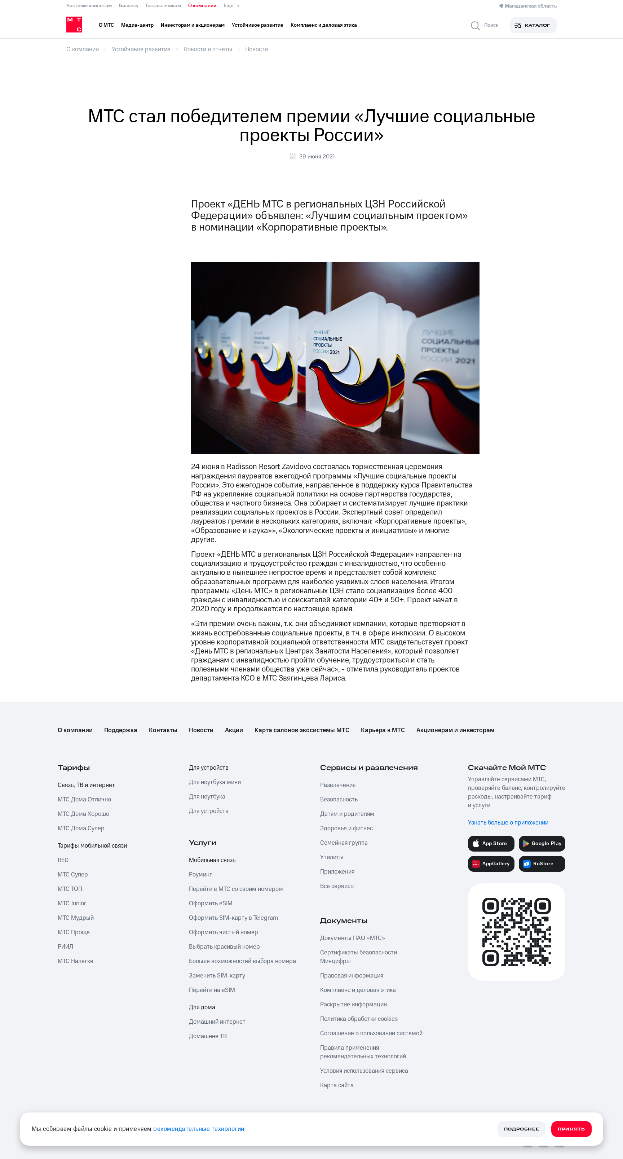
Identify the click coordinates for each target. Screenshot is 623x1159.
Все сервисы (337, 886)
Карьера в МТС (383, 730)
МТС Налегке (75, 961)
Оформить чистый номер (223, 932)
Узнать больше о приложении (508, 822)
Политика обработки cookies (359, 1019)
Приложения (337, 871)
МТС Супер (73, 874)
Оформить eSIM (211, 903)
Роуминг (200, 874)
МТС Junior (72, 903)
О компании (202, 5)
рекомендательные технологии (198, 1129)
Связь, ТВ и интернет (86, 785)
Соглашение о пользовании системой (371, 1033)
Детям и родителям (347, 814)
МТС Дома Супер (81, 828)
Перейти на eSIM (212, 990)
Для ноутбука (207, 796)
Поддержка (120, 730)
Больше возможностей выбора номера (242, 961)
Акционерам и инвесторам (455, 730)
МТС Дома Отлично (84, 799)
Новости (201, 730)
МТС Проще (74, 932)
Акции (234, 730)
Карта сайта (337, 1085)
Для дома (202, 1007)
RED (63, 860)
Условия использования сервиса (364, 1071)
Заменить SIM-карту (217, 975)
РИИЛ (65, 946)
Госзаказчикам (163, 5)
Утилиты (332, 857)
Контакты (163, 730)
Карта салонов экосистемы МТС (302, 730)
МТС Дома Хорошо (83, 814)
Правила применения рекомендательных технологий (363, 1052)
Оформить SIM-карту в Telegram (233, 918)
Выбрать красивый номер (224, 946)
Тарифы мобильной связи (92, 845)
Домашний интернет (217, 1022)
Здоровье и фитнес (346, 828)
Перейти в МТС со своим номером (236, 889)
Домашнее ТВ (208, 1036)
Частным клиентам (89, 5)
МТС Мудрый (76, 918)
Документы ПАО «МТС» (352, 938)
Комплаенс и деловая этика (358, 990)
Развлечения (337, 785)
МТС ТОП (70, 889)
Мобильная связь (212, 860)
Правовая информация (351, 975)
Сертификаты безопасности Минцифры (358, 957)
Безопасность (339, 799)
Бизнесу (128, 5)
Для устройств (209, 768)
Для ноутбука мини (215, 782)
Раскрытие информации (353, 1004)
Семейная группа (344, 843)
